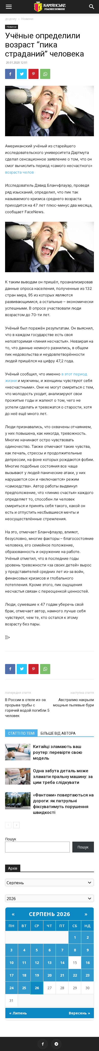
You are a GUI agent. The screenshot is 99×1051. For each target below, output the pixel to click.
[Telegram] (56, 1044)
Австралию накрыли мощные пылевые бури (73, 702)
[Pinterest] (33, 74)
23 (88, 975)
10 (11, 962)
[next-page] (16, 825)
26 (37, 987)
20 (49, 975)
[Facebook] (10, 74)
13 (49, 962)
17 (11, 975)
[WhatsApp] (45, 74)
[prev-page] (8, 825)
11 (24, 962)
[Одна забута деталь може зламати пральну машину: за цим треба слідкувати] (17, 776)
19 (37, 975)
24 (11, 987)
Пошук (10, 839)
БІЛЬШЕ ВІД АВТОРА (58, 733)
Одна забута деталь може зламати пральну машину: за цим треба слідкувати (63, 776)
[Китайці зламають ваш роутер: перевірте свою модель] (17, 752)
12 (37, 962)
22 (75, 975)
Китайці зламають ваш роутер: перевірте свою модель (57, 752)
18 (24, 975)
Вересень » (79, 1013)
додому (10, 19)
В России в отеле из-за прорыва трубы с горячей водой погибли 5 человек (27, 708)
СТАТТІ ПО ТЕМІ (21, 733)
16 (88, 962)
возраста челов (19, 172)
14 (62, 962)
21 (62, 975)
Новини (27, 19)
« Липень (18, 1013)
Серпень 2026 (49, 914)
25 (24, 987)
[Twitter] (22, 74)
